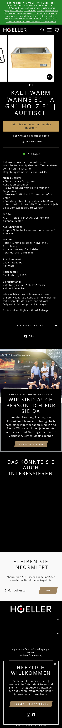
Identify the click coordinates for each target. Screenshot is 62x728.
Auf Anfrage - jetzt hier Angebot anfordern (31, 126)
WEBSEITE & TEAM (31, 444)
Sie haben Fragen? (31, 325)
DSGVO (31, 652)
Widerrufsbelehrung (31, 655)
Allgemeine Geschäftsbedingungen (31, 649)
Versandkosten (34, 141)
